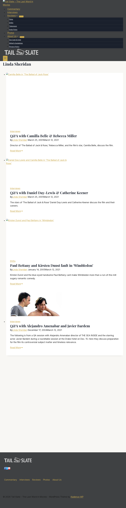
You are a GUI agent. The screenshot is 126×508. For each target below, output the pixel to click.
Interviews (12, 12)
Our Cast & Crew (15, 40)
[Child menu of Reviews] (21, 16)
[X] (7, 468)
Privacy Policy (14, 47)
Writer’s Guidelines (16, 43)
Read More (16, 151)
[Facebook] (5, 468)
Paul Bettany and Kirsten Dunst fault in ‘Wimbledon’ (51, 265)
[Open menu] (5, 58)
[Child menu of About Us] (22, 37)
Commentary (13, 9)
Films (11, 19)
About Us (57, 480)
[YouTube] (9, 468)
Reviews (36, 480)
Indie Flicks (13, 30)
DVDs (11, 23)
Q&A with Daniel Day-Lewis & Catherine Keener (49, 192)
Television (13, 26)
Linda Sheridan (20, 140)
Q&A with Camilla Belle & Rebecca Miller (43, 136)
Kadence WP (77, 497)
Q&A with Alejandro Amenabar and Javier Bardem (50, 326)
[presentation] (64, 99)
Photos (10, 33)
